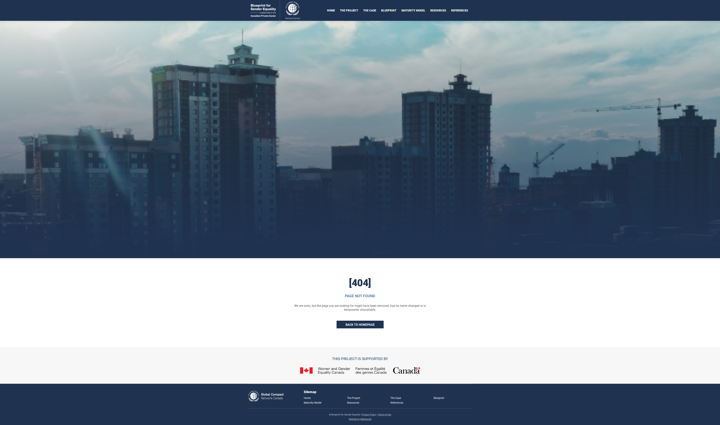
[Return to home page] (278, 10)
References (459, 10)
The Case (369, 10)
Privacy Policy (369, 414)
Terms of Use (384, 414)
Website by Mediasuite (360, 418)
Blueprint (388, 10)
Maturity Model (413, 10)
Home (331, 10)
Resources (438, 10)
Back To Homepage (360, 324)
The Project (349, 10)
